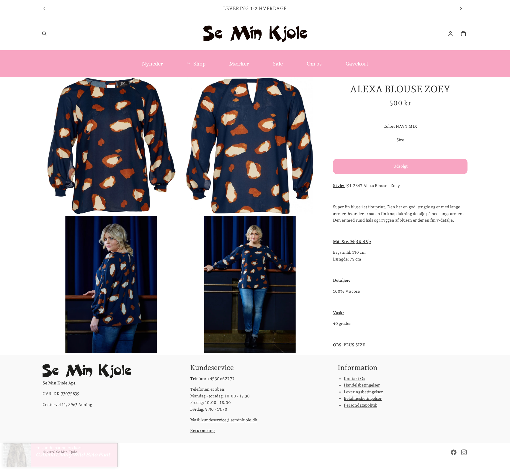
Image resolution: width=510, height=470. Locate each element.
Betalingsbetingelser (363, 398)
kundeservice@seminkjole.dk (228, 419)
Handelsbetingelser (362, 385)
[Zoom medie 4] (250, 284)
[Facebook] (453, 452)
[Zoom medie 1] (111, 145)
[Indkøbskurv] (463, 33)
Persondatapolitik (360, 405)
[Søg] (44, 33)
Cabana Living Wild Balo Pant (73, 454)
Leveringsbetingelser (363, 391)
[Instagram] (464, 452)
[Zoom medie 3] (111, 284)
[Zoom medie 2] (250, 145)
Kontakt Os (354, 378)
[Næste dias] (461, 8)
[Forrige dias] (44, 8)
